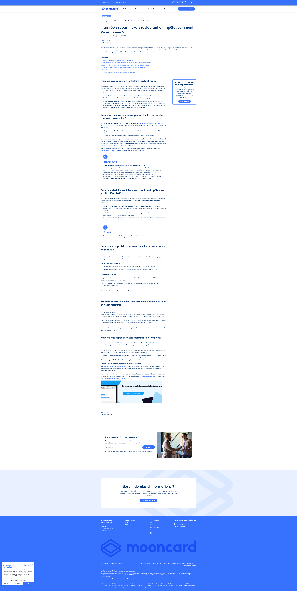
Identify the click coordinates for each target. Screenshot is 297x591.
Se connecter (179, 3)
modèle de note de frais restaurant (115, 366)
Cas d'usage (104, 21)
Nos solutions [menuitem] (139, 9)
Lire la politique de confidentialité (10, 578)
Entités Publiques (120, 3)
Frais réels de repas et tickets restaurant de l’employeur (119, 72)
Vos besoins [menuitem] (126, 9)
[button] (3, 588)
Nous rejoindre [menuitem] (154, 527)
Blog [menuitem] (151, 530)
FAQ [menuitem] (126, 522)
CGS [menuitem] (126, 525)
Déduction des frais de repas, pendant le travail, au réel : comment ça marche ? (127, 62)
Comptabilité (106, 17)
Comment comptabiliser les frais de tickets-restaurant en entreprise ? (124, 67)
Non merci (6, 583)
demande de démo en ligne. (116, 378)
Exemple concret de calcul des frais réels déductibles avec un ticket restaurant (126, 70)
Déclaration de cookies (22, 578)
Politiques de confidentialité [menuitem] (162, 563)
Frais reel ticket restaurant (144, 21)
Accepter (28, 583)
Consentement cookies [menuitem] (189, 565)
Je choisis (17, 583)
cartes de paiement (146, 376)
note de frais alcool (109, 170)
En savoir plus (184, 101)
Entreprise (105, 3)
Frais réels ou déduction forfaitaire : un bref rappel (117, 60)
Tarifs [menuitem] (159, 9)
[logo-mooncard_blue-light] (110, 8)
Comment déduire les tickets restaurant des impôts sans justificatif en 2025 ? (126, 65)
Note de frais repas (130, 21)
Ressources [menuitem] (167, 9)
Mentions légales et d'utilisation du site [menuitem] (184, 563)
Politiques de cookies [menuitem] (145, 563)
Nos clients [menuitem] (151, 9)
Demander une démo (186, 9)
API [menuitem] (151, 522)
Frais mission (120, 21)
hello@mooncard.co (107, 522)
